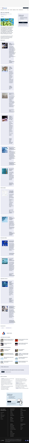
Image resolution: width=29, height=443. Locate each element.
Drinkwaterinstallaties (23, 410)
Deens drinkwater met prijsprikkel (5, 387)
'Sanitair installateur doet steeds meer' (10, 87)
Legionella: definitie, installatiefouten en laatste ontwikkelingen (11, 300)
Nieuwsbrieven (3, 410)
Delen (2, 16)
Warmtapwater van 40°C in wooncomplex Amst (12, 111)
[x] (25, 440)
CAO (21, 426)
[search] (27, 9)
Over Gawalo (3, 409)
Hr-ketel (11, 411)
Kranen (21, 411)
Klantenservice (2, 412)
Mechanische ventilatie (13, 429)
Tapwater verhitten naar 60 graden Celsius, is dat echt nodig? (11, 140)
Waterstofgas (11, 418)
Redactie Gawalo (9, 333)
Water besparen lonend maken (4, 388)
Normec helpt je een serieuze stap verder (9, 378)
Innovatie (21, 425)
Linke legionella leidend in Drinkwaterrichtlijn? (12, 274)
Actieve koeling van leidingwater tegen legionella (11, 211)
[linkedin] (27, 440)
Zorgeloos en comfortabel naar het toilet (23, 388)
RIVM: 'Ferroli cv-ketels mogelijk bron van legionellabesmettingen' (12, 163)
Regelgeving (22, 417)
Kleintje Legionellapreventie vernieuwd (11, 61)
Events (1, 417)
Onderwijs (11, 432)
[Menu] (1, 8)
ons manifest (17, 439)
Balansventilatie (12, 425)
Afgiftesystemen (12, 410)
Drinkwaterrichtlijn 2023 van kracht (11, 254)
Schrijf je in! (23, 22)
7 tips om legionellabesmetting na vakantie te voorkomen (12, 233)
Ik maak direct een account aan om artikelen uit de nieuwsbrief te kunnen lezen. (23, 18)
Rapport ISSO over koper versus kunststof (11, 184)
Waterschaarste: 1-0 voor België (4, 389)
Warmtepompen (12, 415)
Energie (11, 417)
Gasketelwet (21, 419)
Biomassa (11, 419)
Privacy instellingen (7, 441)
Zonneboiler (21, 415)
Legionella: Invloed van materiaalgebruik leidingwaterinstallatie (12, 321)
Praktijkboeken (2, 416)
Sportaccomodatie (12, 433)
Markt (21, 429)
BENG (21, 418)
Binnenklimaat (12, 426)
